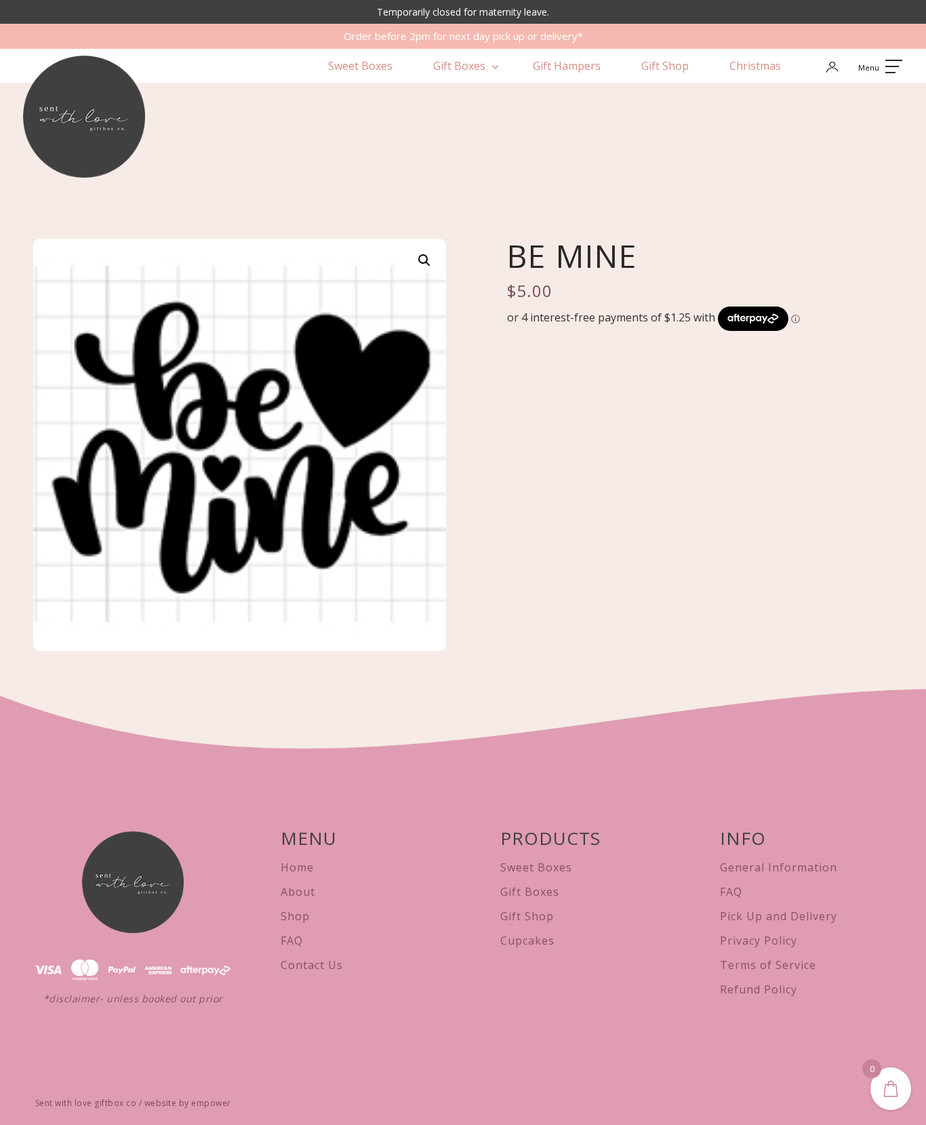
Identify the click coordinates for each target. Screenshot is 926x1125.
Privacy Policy (758, 940)
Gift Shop (665, 65)
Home (297, 867)
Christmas (755, 65)
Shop (295, 916)
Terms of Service (768, 965)
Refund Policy (758, 989)
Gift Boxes (459, 65)
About (298, 891)
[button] (424, 260)
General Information (778, 867)
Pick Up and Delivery (778, 916)
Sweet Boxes (360, 65)
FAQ (292, 940)
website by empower (187, 1103)
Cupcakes (527, 940)
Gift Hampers (567, 65)
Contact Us (312, 965)
